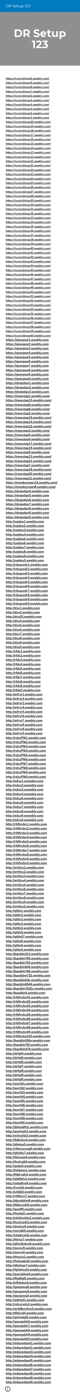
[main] (40, 39)
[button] (8, 1390)
